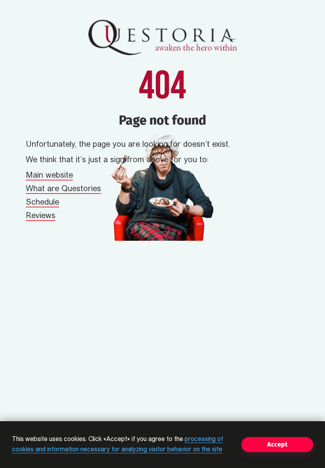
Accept (277, 444)
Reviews (40, 216)
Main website (49, 176)
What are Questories (63, 189)
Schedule (42, 203)
